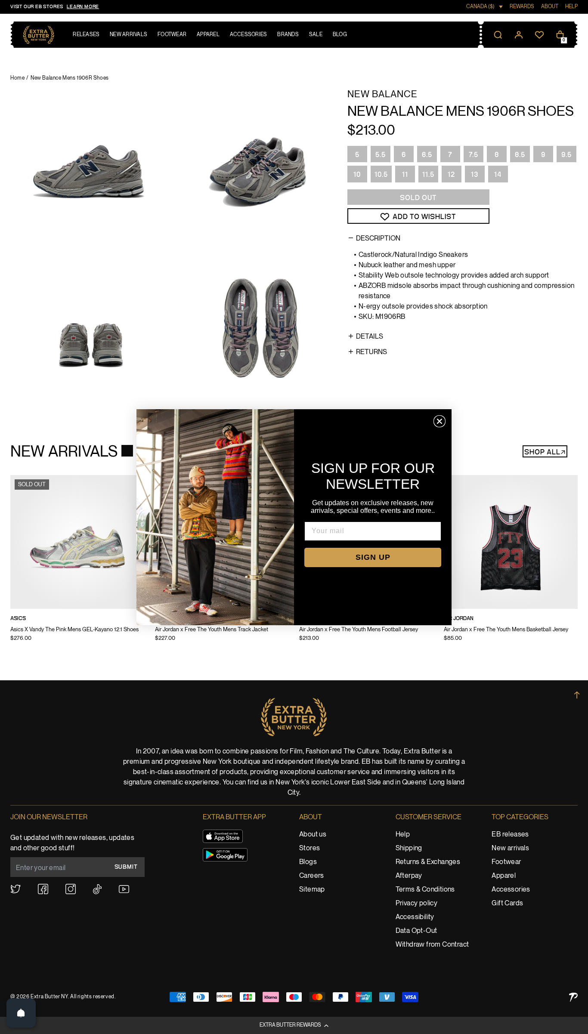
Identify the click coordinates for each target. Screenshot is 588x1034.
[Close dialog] (439, 421)
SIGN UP (373, 557)
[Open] (21, 1013)
